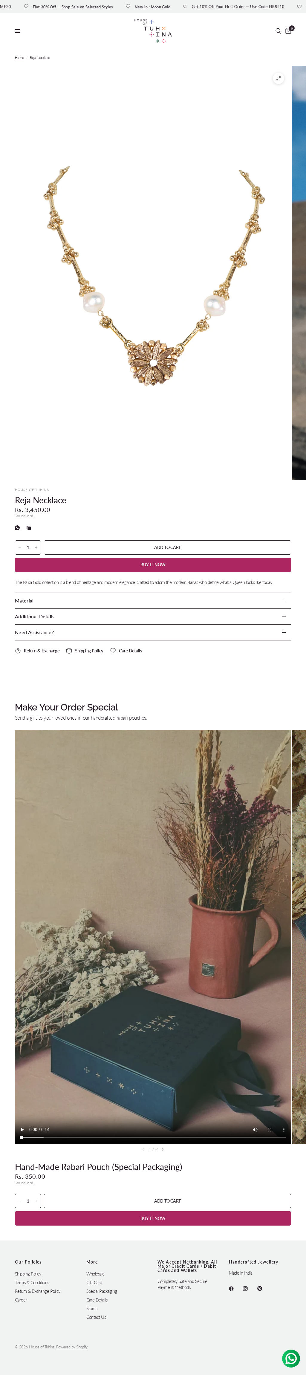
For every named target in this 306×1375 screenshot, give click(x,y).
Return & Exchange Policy (38, 1291)
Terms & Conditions (32, 1282)
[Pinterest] (263, 1288)
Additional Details (35, 616)
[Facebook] (235, 1288)
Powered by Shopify (72, 1347)
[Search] (278, 31)
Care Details (97, 1299)
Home (19, 57)
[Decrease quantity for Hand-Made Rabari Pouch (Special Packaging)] (19, 1201)
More (92, 1262)
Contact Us (96, 1317)
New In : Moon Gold (108, 6)
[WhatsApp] (18, 527)
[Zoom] (278, 78)
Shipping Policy (28, 1273)
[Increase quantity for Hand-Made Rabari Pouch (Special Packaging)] (36, 1201)
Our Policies (28, 1262)
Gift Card (94, 1282)
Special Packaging (101, 1291)
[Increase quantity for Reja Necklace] (36, 547)
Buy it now (153, 564)
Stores (91, 1308)
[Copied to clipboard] (29, 527)
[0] (287, 31)
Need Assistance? (34, 632)
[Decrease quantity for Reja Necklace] (19, 547)
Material (24, 600)
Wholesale (95, 1273)
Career (21, 1299)
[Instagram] (249, 1288)
